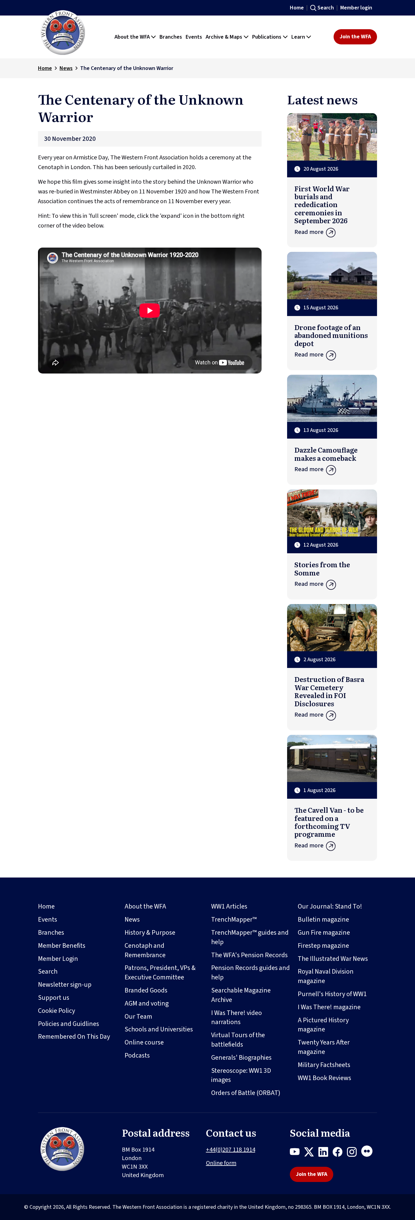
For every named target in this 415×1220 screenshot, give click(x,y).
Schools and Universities (159, 1029)
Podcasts (137, 1055)
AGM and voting (147, 1003)
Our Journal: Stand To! (330, 906)
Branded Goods (146, 990)
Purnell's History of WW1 (332, 994)
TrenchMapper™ (234, 919)
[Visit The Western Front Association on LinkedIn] (325, 1153)
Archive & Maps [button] (224, 37)
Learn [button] (298, 37)
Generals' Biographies (241, 1057)
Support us (53, 998)
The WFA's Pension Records (249, 955)
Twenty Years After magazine (324, 1047)
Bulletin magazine (323, 919)
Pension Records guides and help (250, 972)
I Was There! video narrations (236, 1017)
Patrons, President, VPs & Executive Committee (160, 972)
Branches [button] (170, 37)
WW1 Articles (229, 906)
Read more (309, 232)
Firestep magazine (323, 946)
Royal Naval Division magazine (326, 976)
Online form (221, 1163)
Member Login (58, 959)
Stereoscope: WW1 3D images (241, 1075)
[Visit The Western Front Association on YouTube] (297, 1153)
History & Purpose (150, 932)
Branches (51, 932)
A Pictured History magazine (323, 1024)
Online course (144, 1042)
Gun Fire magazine (324, 932)
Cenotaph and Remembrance (145, 950)
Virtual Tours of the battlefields (238, 1039)
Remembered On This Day (74, 1036)
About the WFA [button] (132, 37)
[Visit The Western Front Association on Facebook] (340, 1153)
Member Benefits (61, 946)
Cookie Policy (56, 1011)
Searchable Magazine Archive (241, 995)
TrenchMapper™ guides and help (250, 937)
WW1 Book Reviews (324, 1078)
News (66, 68)
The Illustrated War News (333, 959)
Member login (356, 8)
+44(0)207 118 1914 (230, 1149)
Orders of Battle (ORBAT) (245, 1093)
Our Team (138, 1016)
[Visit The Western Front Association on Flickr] (369, 1153)
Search (325, 8)
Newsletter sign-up (64, 984)
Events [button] (194, 37)
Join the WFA (355, 36)
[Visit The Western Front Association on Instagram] (354, 1153)
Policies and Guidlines (68, 1024)
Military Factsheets (324, 1065)
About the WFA (145, 906)
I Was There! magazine (329, 1007)
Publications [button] (266, 37)
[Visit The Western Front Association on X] (311, 1153)
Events (47, 919)
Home (297, 8)
